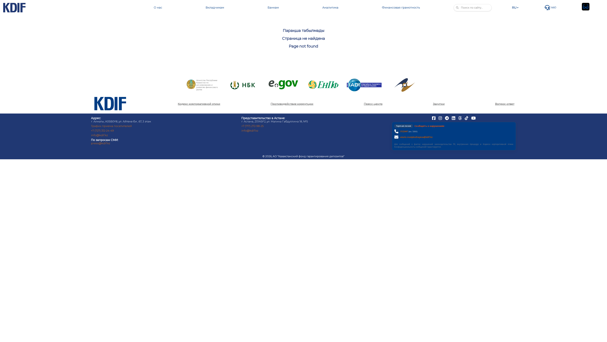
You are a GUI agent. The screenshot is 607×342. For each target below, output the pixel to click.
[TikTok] (467, 118)
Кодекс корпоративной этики (199, 104)
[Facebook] (434, 118)
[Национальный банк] (202, 80)
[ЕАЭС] (404, 79)
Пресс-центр (373, 104)
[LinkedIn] (454, 118)
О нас (158, 7)
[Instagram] (440, 118)
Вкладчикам (215, 7)
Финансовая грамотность (401, 7)
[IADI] (364, 78)
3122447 (404, 131)
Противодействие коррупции (292, 104)
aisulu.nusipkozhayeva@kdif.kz (416, 137)
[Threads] (460, 118)
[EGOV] (283, 81)
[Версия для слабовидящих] (585, 6)
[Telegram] (447, 118)
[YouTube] (473, 118)
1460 (553, 7)
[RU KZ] (515, 7)
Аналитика (330, 7)
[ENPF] (323, 79)
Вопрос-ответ (504, 104)
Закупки (439, 104)
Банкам (273, 7)
